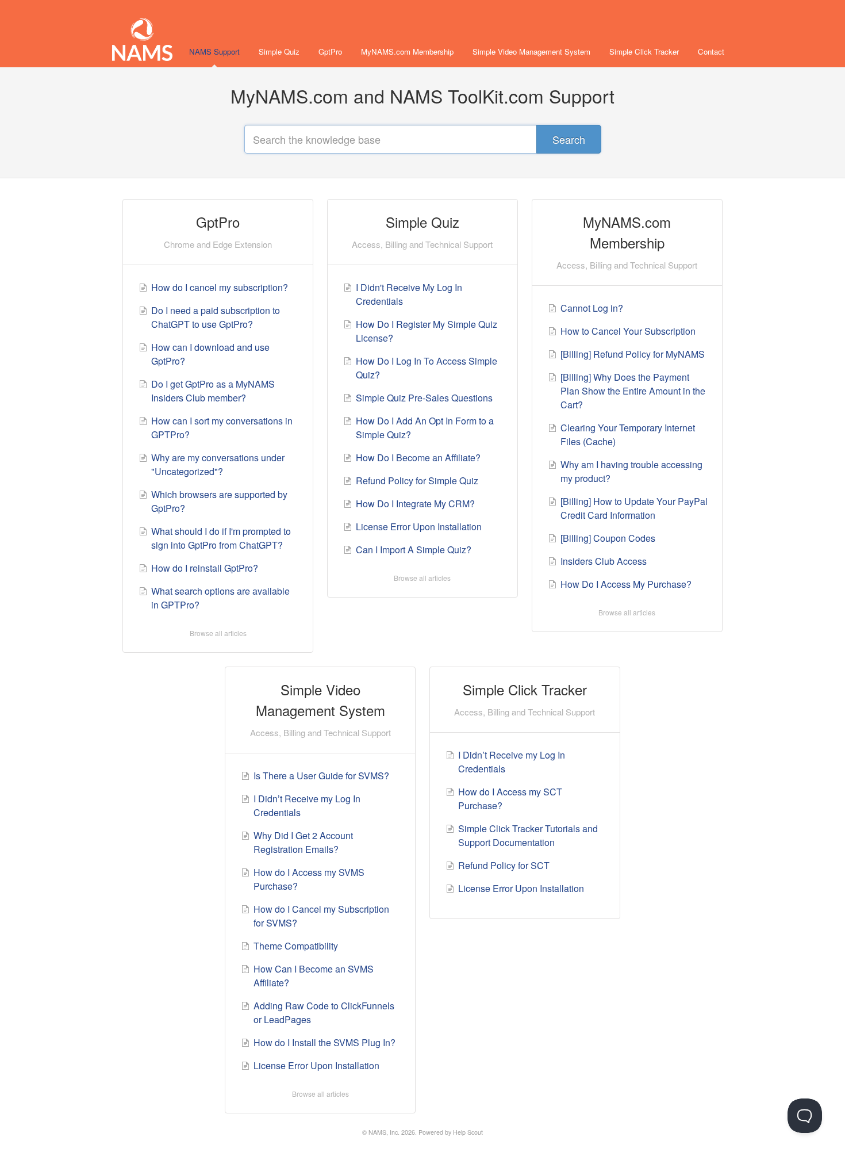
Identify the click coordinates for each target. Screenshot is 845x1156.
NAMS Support (214, 51)
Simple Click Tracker (644, 51)
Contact (711, 51)
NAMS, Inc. (384, 1132)
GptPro (330, 51)
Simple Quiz (279, 51)
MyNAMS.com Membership (407, 51)
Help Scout (468, 1132)
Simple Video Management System (531, 51)
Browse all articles (218, 633)
